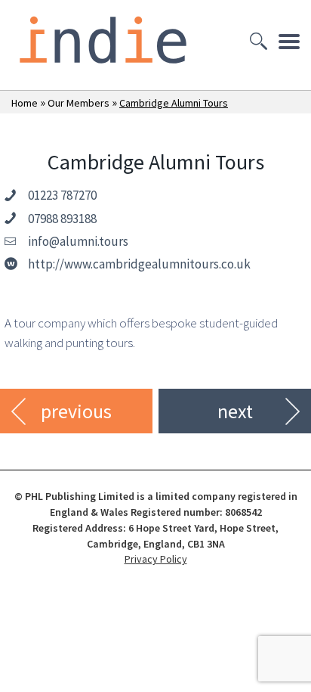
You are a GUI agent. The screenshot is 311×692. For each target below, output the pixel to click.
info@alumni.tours (78, 241)
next (235, 411)
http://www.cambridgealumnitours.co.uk (139, 264)
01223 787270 (62, 195)
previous (76, 411)
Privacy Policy (156, 559)
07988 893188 (62, 218)
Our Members (78, 103)
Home (24, 103)
